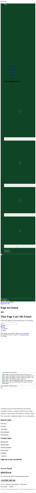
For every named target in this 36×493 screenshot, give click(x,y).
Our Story (3, 426)
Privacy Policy (25, 334)
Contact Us (4, 456)
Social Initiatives (5, 432)
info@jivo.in (6, 472)
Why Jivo (3, 423)
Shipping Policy (5, 444)
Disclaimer (3, 453)
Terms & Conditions (6, 447)
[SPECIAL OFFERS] (19, 246)
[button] (5, 300)
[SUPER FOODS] (19, 215)
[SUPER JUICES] (19, 185)
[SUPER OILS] (19, 139)
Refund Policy (4, 441)
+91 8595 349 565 (8, 480)
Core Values (4, 429)
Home (2, 303)
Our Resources (5, 434)
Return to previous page (7, 302)
